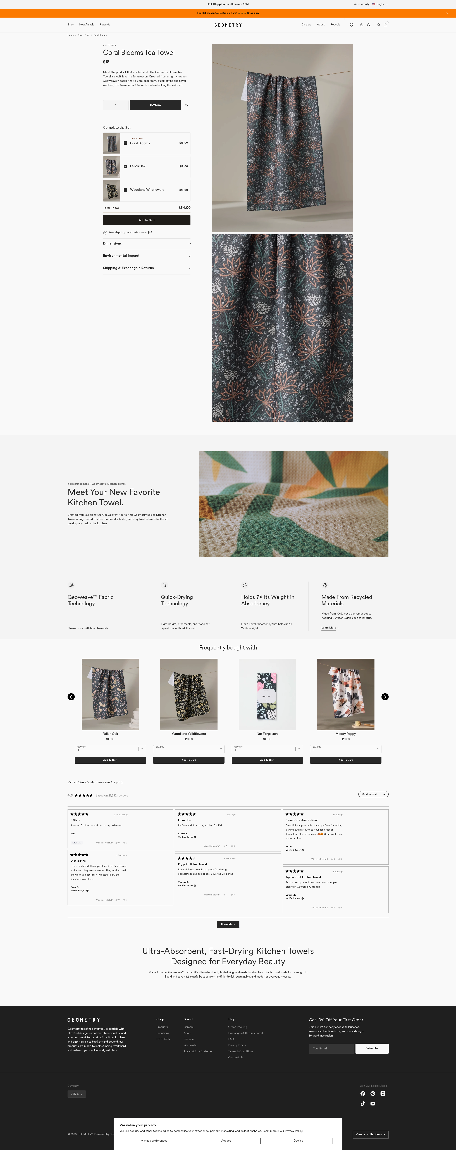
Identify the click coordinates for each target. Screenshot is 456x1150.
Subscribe (372, 1048)
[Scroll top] (452, 1146)
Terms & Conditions (240, 1051)
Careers (189, 1027)
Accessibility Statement (199, 1051)
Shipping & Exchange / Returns (128, 268)
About (188, 1033)
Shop (80, 35)
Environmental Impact (121, 256)
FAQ (231, 1039)
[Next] (385, 696)
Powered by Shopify (107, 1134)
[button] (380, 5)
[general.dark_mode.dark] (362, 25)
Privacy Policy (237, 1045)
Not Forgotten (267, 733)
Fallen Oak (137, 166)
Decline (298, 1140)
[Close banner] (447, 13)
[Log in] (378, 25)
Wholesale (190, 1045)
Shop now (253, 13)
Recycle (189, 1039)
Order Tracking (237, 1027)
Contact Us (235, 1057)
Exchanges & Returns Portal (245, 1033)
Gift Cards (163, 1039)
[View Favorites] (351, 25)
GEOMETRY (85, 1134)
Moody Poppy (346, 733)
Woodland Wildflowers (147, 190)
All (88, 35)
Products (162, 1027)
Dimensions (112, 243)
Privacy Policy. (294, 1131)
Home (71, 35)
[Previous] (71, 696)
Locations (162, 1033)
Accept (226, 1140)
